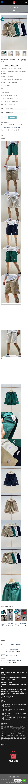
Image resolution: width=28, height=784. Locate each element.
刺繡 (6, 127)
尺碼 (2, 112)
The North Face (6, 124)
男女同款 (12, 733)
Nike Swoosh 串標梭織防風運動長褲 (7, 624)
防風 (5, 739)
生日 (5, 733)
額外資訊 (3, 138)
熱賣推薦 (19, 124)
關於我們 (7, 779)
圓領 (2, 728)
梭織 (19, 731)
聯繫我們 (2, 779)
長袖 (18, 737)
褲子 (22, 124)
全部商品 (11, 124)
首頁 (11, 7)
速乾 (19, 127)
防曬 (24, 737)
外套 (8, 728)
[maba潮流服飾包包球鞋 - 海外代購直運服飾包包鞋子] (14, 2)
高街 (8, 739)
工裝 (23, 728)
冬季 (17, 726)
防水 (2, 739)
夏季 (8, 127)
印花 (24, 726)
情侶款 (9, 731)
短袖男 (17, 735)
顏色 (2, 108)
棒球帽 (22, 731)
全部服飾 (16, 7)
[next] (25, 32)
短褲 (14, 127)
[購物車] (26, 2)
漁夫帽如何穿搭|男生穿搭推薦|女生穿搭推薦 (15, 713)
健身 (14, 726)
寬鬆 (20, 728)
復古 (2, 731)
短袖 (16, 733)
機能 (2, 733)
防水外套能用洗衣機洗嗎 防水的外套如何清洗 (16, 718)
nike (2, 726)
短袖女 (8, 735)
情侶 (5, 731)
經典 (2, 737)
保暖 (11, 726)
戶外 (10, 127)
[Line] (24, 780)
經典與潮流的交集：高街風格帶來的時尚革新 (15, 705)
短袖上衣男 (3, 735)
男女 (12, 127)
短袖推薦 (13, 735)
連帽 (12, 737)
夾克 (16, 728)
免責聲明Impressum (14, 779)
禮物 (24, 735)
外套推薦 (12, 728)
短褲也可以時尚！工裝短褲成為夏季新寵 (14, 709)
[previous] (3, 32)
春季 (16, 731)
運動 (15, 737)
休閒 (4, 127)
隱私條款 (20, 779)
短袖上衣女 (21, 733)
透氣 (17, 127)
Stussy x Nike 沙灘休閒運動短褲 (20, 624)
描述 (2, 135)
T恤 (5, 726)
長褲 (21, 737)
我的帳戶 (14, 780)
